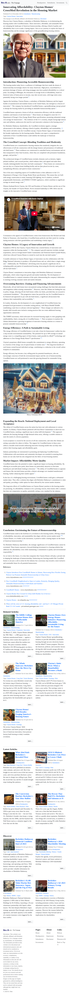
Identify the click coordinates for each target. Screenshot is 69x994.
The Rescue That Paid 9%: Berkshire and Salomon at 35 (56, 796)
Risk (56, 678)
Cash (8, 852)
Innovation (20, 16)
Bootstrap (60, 936)
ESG (50, 634)
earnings (46, 895)
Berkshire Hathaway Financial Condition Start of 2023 (24, 841)
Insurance (38, 765)
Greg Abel (20, 678)
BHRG (14, 895)
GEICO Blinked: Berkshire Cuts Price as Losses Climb (57, 754)
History (51, 806)
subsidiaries (39, 893)
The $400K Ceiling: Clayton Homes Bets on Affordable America (24, 618)
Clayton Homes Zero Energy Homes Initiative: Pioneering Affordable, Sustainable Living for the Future (57, 621)
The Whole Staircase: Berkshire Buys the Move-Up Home (24, 666)
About (48, 933)
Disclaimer (43, 19)
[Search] (66, 3)
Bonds (56, 806)
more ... (30, 656)
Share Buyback (11, 765)
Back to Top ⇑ (61, 943)
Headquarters (41, 3)
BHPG (41, 895)
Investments (60, 3)
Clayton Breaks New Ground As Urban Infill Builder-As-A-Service (28, 594)
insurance (46, 893)
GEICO (41, 767)
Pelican (59, 933)
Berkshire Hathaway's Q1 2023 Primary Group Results (56, 884)
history (52, 895)
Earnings (51, 678)
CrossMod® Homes (12, 590)
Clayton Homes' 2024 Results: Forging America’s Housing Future (23, 713)
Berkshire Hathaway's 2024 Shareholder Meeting (57, 841)
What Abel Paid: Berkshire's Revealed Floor (22, 754)
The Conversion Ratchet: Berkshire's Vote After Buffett (24, 796)
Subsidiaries (51, 3)
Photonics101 (61, 939)
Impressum (50, 936)
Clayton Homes (11, 16)
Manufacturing (36, 14)
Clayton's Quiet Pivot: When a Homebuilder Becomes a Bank (55, 666)
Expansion (20, 630)
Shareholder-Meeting (45, 852)
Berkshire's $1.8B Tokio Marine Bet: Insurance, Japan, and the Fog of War (23, 884)
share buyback (15, 852)
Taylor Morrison (28, 678)
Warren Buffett (27, 765)
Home (38, 933)
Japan (18, 895)
